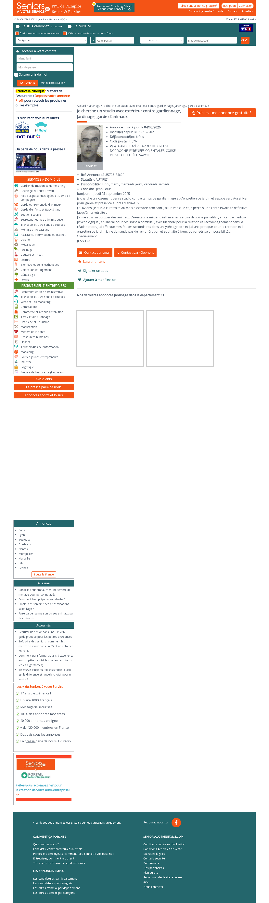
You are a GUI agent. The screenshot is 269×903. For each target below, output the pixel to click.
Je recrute (82, 26)
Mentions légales (154, 854)
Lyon (22, 535)
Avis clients (44, 379)
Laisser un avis (94, 261)
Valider (30, 83)
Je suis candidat (42, 26)
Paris (22, 530)
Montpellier (26, 554)
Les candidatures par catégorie (52, 883)
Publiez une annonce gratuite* (198, 5)
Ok (247, 40)
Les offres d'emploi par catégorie (54, 893)
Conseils (233, 11)
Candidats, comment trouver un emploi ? (59, 849)
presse (30, 741)
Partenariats (151, 863)
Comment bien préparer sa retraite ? (42, 599)
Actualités (247, 11)
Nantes (23, 549)
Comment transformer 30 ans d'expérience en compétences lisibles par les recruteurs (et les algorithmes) (46, 660)
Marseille (24, 558)
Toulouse (25, 539)
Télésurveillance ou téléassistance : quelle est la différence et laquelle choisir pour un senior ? (45, 674)
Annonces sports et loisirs (43, 395)
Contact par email (97, 252)
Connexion (245, 5)
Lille (21, 563)
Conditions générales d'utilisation (164, 844)
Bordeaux (25, 544)
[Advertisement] (166, 74)
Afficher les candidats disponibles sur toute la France (90, 33)
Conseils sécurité (154, 858)
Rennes (23, 568)
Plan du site (150, 872)
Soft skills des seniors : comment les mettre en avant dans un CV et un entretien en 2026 (46, 646)
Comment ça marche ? (201, 11)
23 (130, 141)
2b (135, 141)
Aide (221, 11)
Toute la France (44, 574)
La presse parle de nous (43, 387)
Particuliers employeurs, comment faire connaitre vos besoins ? (73, 854)
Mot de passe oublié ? (53, 82)
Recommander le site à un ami (162, 877)
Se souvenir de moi (33, 74)
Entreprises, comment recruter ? (53, 858)
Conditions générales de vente (162, 849)
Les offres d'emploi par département (56, 888)
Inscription (230, 5)
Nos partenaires (153, 868)
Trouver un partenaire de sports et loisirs (59, 863)
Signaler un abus (95, 270)
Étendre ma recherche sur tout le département (40, 33)
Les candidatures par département (55, 878)
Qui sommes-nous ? (46, 844)
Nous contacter (153, 887)
